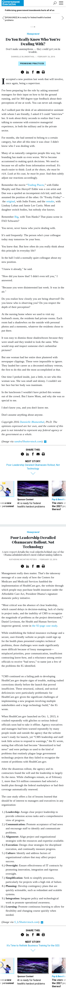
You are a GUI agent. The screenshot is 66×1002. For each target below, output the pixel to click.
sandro (18, 441)
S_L (16, 922)
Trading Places (35, 184)
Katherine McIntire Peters (23, 559)
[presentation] (3, 499)
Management (33, 33)
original (10, 201)
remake (50, 201)
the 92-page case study (44, 625)
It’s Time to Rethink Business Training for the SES (33, 945)
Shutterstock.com (32, 441)
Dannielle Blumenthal (23, 57)
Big (16, 216)
